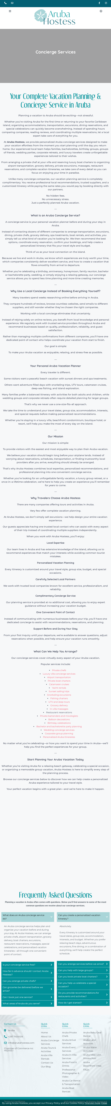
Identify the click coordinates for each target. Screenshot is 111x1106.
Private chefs (59, 670)
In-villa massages (59, 709)
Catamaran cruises (59, 684)
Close (104, 1103)
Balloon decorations (59, 719)
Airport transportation (59, 677)
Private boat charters (59, 681)
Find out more (92, 1103)
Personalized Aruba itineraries (59, 737)
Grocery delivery (59, 705)
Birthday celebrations (59, 723)
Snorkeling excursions (59, 695)
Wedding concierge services (59, 730)
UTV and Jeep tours (59, 702)
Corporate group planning (59, 733)
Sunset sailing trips (59, 691)
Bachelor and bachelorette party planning (59, 726)
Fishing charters (59, 698)
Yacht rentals (59, 688)
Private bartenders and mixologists (59, 716)
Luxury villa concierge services (59, 674)
